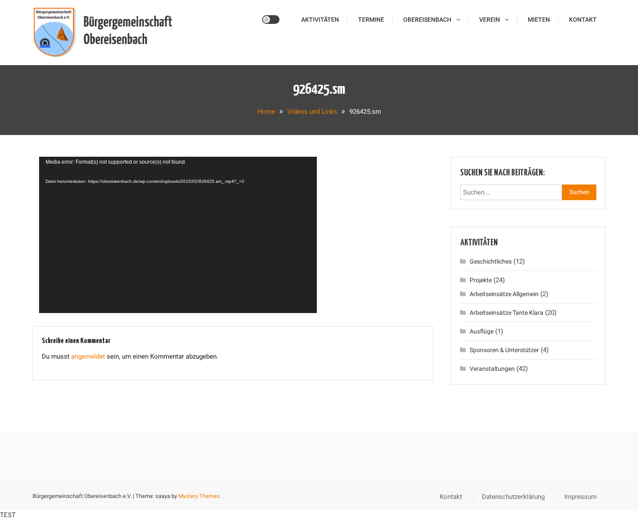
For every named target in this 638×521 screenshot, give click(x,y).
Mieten (539, 19)
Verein (489, 19)
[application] (178, 235)
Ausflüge (481, 331)
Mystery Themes (199, 496)
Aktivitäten (320, 19)
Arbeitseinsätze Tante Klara (506, 312)
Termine (371, 19)
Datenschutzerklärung (513, 497)
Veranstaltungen (492, 368)
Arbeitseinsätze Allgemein (504, 293)
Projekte (481, 280)
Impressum (580, 497)
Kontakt (583, 19)
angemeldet (88, 356)
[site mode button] (271, 19)
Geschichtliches (491, 261)
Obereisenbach (427, 19)
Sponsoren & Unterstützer (504, 349)
